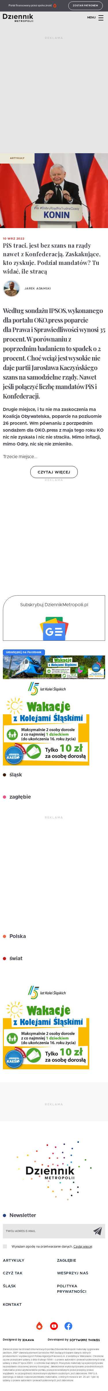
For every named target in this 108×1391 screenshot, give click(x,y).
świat (15, 958)
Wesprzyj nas (72, 1273)
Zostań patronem (85, 6)
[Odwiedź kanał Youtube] (54, 1326)
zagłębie (19, 797)
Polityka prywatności (72, 1289)
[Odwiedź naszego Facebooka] (68, 1326)
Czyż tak (12, 1273)
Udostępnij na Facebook (24, 652)
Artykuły (17, 158)
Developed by (59, 1339)
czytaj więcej (54, 472)
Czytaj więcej (82, 1246)
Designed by (12, 1339)
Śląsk (9, 1286)
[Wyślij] (98, 1230)
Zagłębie (66, 1261)
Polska (17, 936)
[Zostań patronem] (40, 1326)
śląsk (15, 775)
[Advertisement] (54, 97)
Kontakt (12, 1305)
